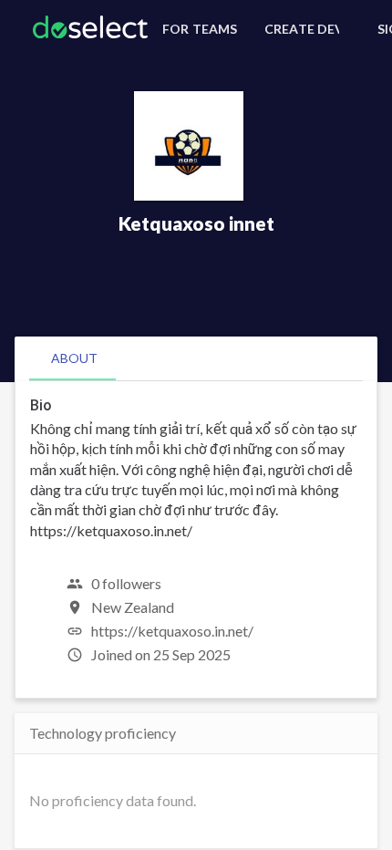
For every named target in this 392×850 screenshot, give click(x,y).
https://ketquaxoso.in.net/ (172, 630)
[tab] (74, 358)
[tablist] (196, 358)
